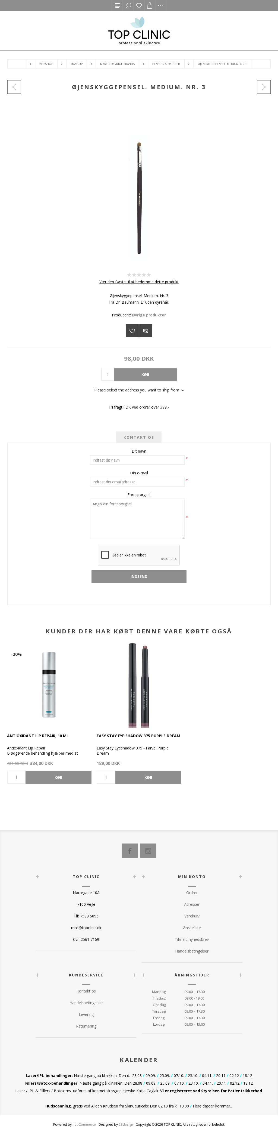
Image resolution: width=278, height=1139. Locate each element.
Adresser (192, 904)
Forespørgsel (138, 494)
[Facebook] (130, 851)
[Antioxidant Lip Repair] (49, 685)
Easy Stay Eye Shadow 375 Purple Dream (138, 735)
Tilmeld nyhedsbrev (192, 939)
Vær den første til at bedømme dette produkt (139, 281)
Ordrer (192, 892)
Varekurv (192, 916)
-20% (16, 654)
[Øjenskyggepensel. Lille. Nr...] (14, 87)
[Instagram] (148, 851)
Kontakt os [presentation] (139, 437)
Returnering (86, 1026)
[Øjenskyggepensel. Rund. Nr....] (264, 87)
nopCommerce (84, 1124)
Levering (86, 1014)
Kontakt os (86, 991)
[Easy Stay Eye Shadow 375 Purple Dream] (139, 685)
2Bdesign (126, 1124)
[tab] (139, 437)
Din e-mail (139, 472)
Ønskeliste (139, 5)
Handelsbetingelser (191, 951)
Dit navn (139, 451)
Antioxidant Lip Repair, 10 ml (38, 735)
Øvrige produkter (149, 315)
